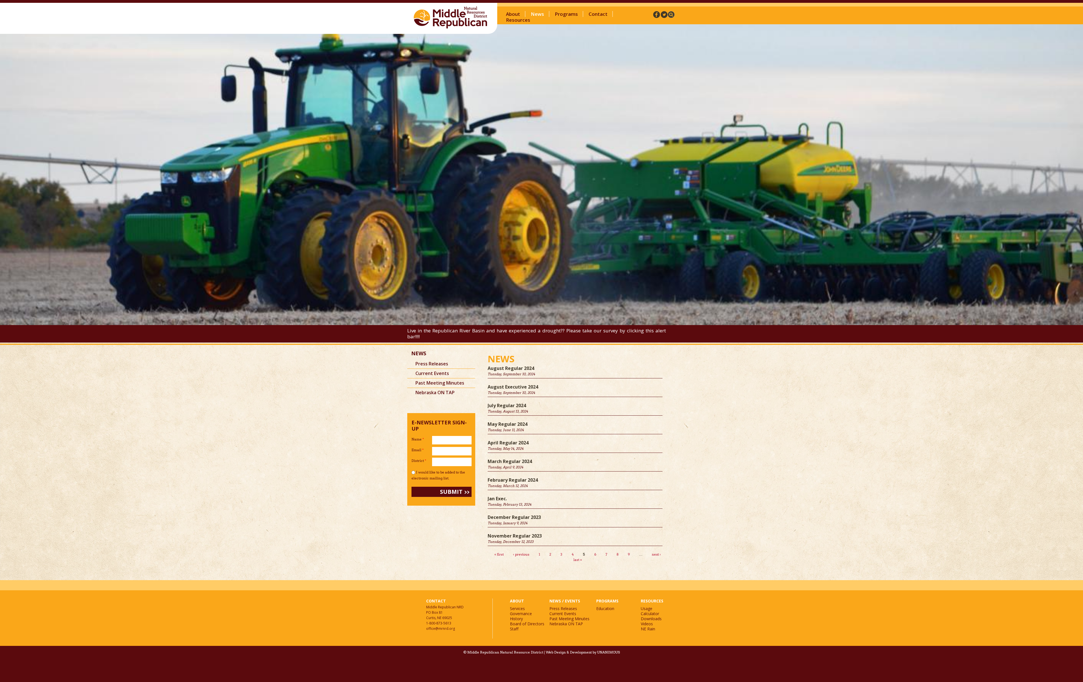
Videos (647, 623)
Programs (566, 14)
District (418, 461)
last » (577, 560)
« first (499, 554)
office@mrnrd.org (440, 628)
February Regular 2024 (513, 480)
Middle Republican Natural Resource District (505, 652)
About (513, 14)
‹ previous (521, 554)
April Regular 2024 (508, 443)
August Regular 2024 (511, 368)
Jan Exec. (497, 498)
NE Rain (648, 628)
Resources (518, 20)
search (671, 14)
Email (417, 450)
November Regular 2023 (515, 536)
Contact (598, 14)
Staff (514, 628)
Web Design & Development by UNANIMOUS (583, 652)
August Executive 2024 (513, 387)
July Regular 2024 (507, 405)
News (537, 14)
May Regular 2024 (507, 424)
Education (605, 608)
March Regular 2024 (510, 461)
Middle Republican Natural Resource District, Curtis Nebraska (451, 17)
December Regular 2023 (514, 517)
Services (517, 608)
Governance (521, 613)
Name (417, 439)
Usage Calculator (650, 611)
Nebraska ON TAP (435, 392)
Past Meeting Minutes (439, 383)
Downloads (651, 618)
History (516, 618)
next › (656, 554)
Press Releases (431, 364)
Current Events (432, 373)
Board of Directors (527, 623)
